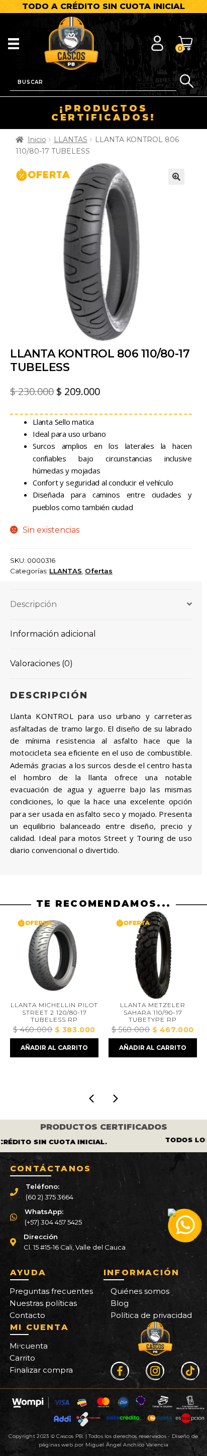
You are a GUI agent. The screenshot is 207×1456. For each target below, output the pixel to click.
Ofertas (99, 571)
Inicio (37, 139)
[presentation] (91, 1098)
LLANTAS (70, 139)
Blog (120, 1303)
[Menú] (13, 43)
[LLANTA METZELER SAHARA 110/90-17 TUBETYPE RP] (72, 955)
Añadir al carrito (72, 1047)
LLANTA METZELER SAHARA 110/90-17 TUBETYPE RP (72, 1012)
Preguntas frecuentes (51, 1291)
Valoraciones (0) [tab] (41, 663)
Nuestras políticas (43, 1303)
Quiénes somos (140, 1291)
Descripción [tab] (33, 604)
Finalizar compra (41, 1370)
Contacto (27, 1315)
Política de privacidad (151, 1315)
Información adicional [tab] (53, 634)
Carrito (22, 1358)
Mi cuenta (29, 1346)
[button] (176, 177)
